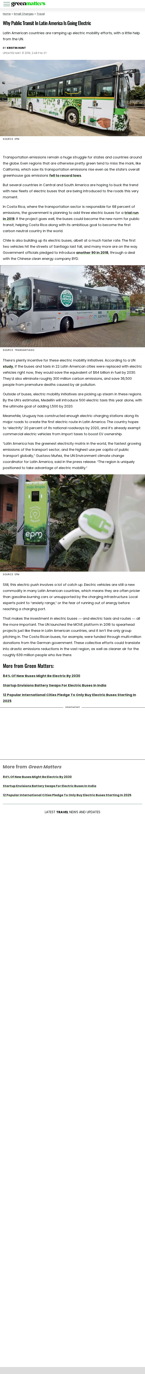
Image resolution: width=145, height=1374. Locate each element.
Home (7, 14)
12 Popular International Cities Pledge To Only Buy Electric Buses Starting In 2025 (67, 795)
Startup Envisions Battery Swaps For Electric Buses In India (54, 685)
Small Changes (24, 14)
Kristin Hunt (16, 48)
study (8, 366)
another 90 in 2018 (92, 252)
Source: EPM (11, 139)
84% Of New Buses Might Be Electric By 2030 (41, 675)
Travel (41, 14)
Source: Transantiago (18, 350)
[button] (7, 4)
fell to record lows (65, 175)
